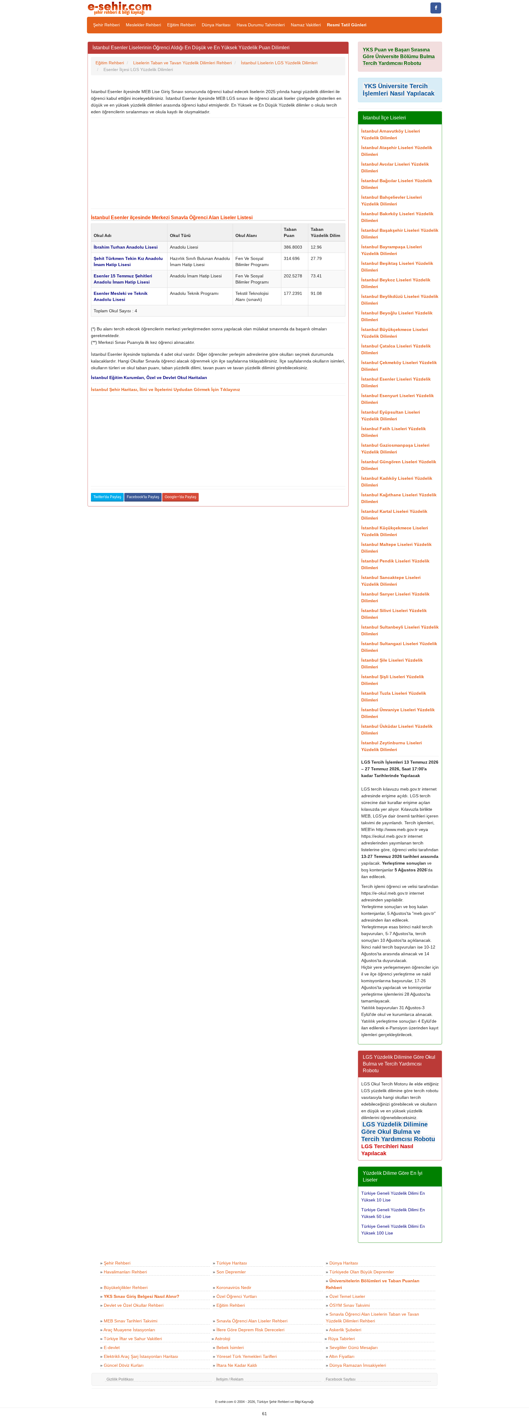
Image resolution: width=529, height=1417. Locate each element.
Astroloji (222, 1338)
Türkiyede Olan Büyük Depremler (361, 1271)
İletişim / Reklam (229, 1379)
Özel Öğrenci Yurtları (236, 1296)
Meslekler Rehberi (143, 24)
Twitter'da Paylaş (107, 497)
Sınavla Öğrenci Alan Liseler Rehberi (251, 1320)
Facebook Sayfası (340, 1379)
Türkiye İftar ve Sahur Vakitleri (133, 1338)
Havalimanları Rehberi (125, 1271)
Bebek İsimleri (230, 1347)
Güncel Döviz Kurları (124, 1365)
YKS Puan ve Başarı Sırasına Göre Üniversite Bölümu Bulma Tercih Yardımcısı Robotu (399, 56)
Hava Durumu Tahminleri (261, 24)
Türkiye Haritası (231, 1263)
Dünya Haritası (216, 24)
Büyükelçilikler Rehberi (126, 1287)
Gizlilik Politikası (120, 1379)
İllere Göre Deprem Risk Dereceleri (250, 1329)
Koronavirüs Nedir (233, 1287)
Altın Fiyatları (342, 1356)
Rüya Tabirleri (341, 1338)
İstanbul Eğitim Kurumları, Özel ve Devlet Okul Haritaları (149, 377)
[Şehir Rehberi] (120, 8)
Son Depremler (231, 1271)
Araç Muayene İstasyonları (129, 1329)
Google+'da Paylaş (180, 497)
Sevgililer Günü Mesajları (353, 1347)
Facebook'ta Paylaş (143, 497)
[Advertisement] (218, 163)
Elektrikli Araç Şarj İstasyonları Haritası (141, 1356)
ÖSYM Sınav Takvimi (349, 1305)
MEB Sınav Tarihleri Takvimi (130, 1320)
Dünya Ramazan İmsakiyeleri (357, 1365)
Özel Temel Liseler (347, 1296)
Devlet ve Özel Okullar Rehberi (133, 1305)
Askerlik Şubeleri (345, 1329)
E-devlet (112, 1347)
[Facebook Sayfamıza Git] (435, 7)
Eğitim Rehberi (181, 24)
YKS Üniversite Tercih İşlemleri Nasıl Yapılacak (398, 90)
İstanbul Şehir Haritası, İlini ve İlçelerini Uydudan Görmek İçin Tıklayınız (165, 389)
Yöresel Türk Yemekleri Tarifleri (246, 1356)
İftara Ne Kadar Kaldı (236, 1365)
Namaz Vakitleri (306, 24)
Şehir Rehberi (106, 24)
